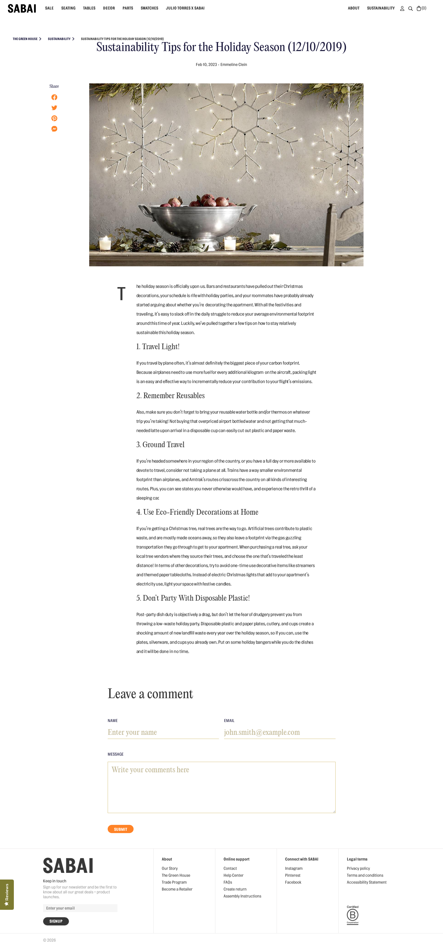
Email (229, 721)
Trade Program (174, 882)
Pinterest (292, 875)
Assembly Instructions (242, 896)
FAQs (228, 882)
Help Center (234, 875)
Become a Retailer (177, 889)
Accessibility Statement (367, 882)
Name (113, 721)
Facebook (293, 882)
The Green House (176, 875)
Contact (230, 868)
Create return (235, 889)
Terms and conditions (365, 875)
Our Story (170, 868)
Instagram (294, 868)
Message (116, 754)
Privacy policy (358, 868)
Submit (120, 829)
